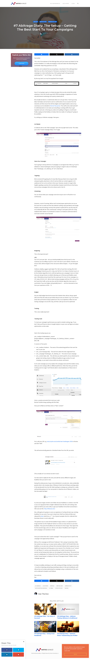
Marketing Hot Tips (52, 21)
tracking (66, 588)
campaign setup (68, 585)
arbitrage (52, 585)
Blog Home (66, 3)
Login (73, 3)
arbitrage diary (59, 585)
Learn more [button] (67, 650)
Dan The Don (43, 594)
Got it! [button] (75, 654)
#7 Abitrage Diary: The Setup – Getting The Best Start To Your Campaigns (45, 27)
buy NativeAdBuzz (55, 3)
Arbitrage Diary (43, 21)
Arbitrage (36, 21)
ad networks (45, 585)
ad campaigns (38, 585)
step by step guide (59, 588)
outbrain (51, 588)
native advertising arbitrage (41, 588)
